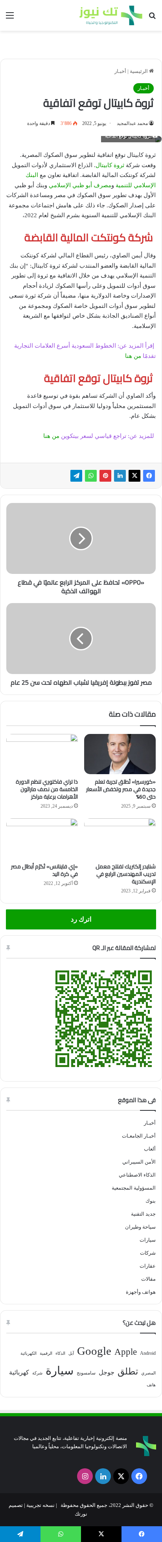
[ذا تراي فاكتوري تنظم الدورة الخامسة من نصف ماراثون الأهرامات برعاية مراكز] (42, 754)
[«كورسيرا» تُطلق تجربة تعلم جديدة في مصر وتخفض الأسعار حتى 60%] (120, 754)
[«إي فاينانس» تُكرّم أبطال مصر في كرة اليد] (42, 838)
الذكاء (60, 1353)
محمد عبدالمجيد (132, 123)
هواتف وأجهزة (141, 1292)
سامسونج (86, 1373)
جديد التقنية (143, 1214)
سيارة (60, 1370)
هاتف (151, 1385)
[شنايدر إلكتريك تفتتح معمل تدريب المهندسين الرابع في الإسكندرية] (120, 838)
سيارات (148, 1240)
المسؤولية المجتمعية (134, 1188)
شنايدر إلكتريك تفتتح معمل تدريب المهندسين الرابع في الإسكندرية (126, 873)
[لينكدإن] (120, 476)
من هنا (133, 356)
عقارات (148, 1266)
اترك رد (81, 919)
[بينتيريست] (105, 476)
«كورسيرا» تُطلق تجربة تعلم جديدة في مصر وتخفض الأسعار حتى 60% (121, 789)
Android (148, 1353)
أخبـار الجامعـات (139, 1136)
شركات (148, 1253)
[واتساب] (91, 476)
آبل (71, 1353)
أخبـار (120, 71)
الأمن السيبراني (139, 1162)
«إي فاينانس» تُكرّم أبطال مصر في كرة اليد (44, 870)
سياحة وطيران (140, 1227)
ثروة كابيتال (110, 165)
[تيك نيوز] (110, 15)
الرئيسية (139, 71)
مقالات (148, 1279)
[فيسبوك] (149, 476)
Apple (125, 1352)
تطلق (128, 1371)
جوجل (106, 1372)
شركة (37, 1373)
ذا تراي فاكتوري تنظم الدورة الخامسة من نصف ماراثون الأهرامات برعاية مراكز (47, 789)
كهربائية (19, 1372)
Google (94, 1351)
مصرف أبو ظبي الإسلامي (80, 185)
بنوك (150, 1201)
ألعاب (150, 1149)
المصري (148, 1373)
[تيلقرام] (76, 476)
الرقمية (46, 1353)
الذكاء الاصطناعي (137, 1175)
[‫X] (134, 476)
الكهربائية (28, 1353)
